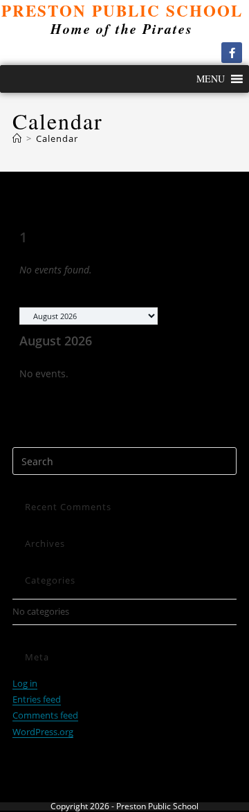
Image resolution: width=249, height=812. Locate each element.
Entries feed (36, 699)
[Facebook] (231, 52)
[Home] (17, 138)
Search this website (51, 439)
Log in (24, 683)
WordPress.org (42, 731)
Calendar (57, 138)
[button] (210, 79)
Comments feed (45, 715)
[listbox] (88, 316)
